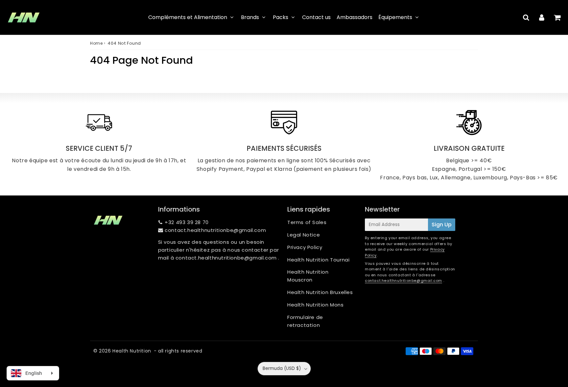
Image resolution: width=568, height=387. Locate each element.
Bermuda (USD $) (282, 368)
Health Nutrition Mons (315, 304)
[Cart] (557, 17)
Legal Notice (303, 234)
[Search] (526, 17)
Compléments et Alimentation (187, 17)
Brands (250, 17)
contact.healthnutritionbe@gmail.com (215, 230)
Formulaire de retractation (305, 321)
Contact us (316, 17)
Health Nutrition (131, 351)
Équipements (395, 17)
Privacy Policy (304, 247)
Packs (280, 17)
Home (96, 43)
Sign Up (442, 224)
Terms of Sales (306, 222)
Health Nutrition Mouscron (308, 275)
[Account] (541, 17)
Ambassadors (354, 17)
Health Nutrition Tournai (318, 259)
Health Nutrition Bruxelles (320, 292)
